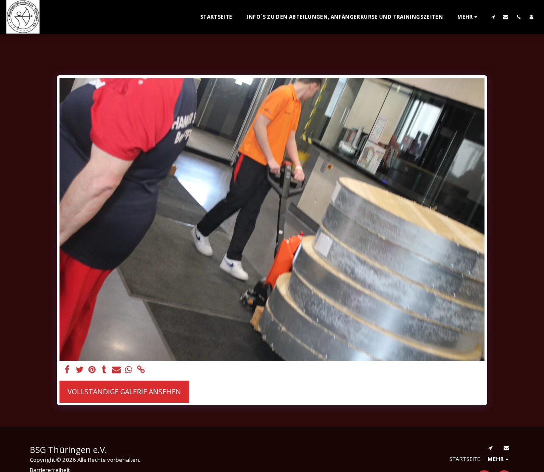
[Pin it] (92, 370)
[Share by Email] (116, 370)
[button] (493, 17)
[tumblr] (104, 370)
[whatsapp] (129, 370)
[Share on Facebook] (67, 370)
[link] (140, 370)
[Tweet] (79, 370)
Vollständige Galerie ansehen (124, 391)
